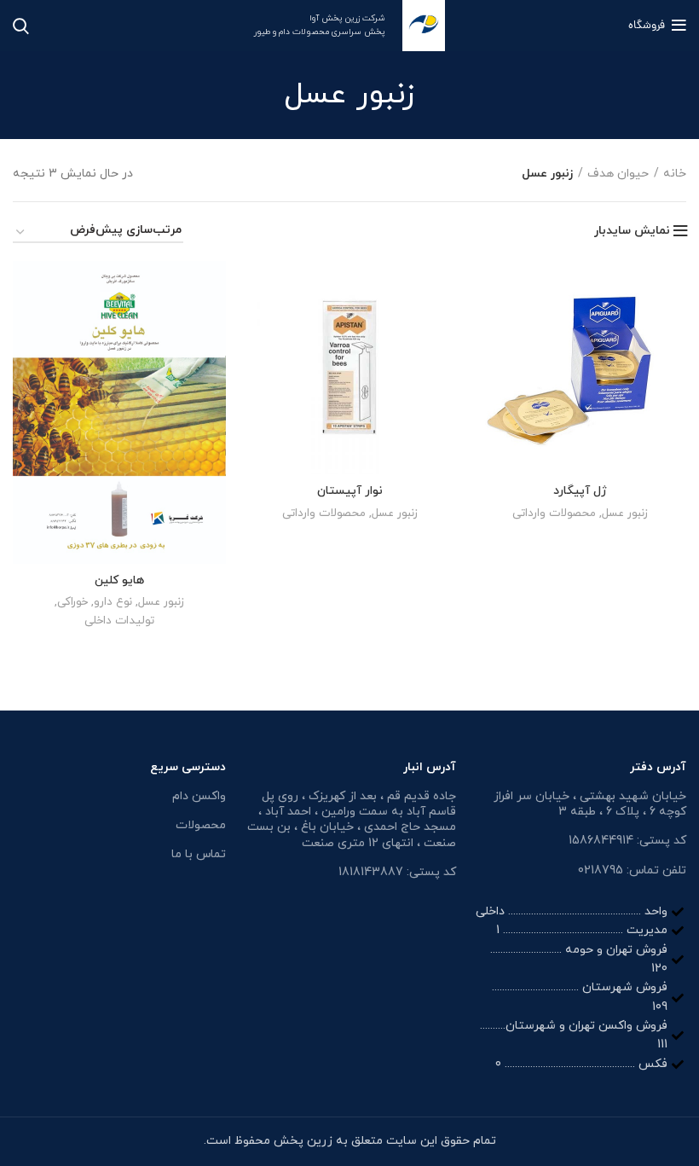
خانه (674, 173)
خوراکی (72, 602)
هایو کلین (119, 580)
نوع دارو (113, 602)
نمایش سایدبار (632, 231)
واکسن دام (199, 796)
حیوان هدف (618, 173)
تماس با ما (198, 854)
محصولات (201, 825)
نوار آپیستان (350, 491)
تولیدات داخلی (119, 620)
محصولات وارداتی (554, 513)
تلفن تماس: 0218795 (632, 870)
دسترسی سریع (188, 767)
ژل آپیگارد (580, 491)
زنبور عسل (625, 513)
